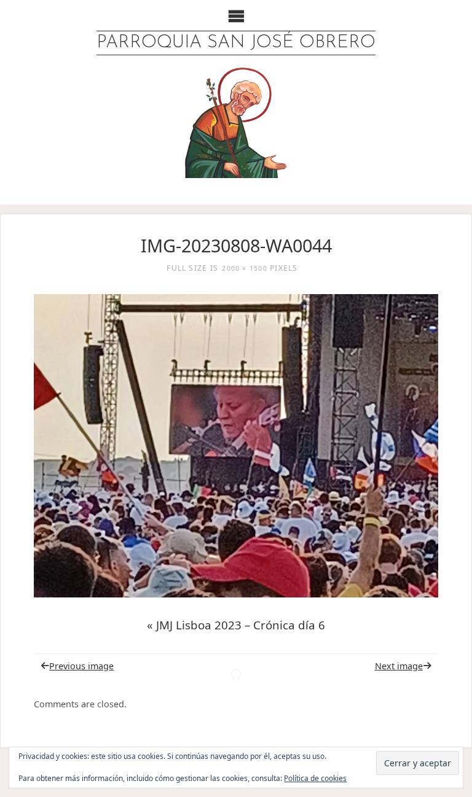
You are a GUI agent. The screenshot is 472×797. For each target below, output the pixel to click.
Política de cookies (315, 778)
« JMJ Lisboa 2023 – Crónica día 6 (236, 624)
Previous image (81, 666)
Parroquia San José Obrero (236, 43)
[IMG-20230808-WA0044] (236, 445)
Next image (399, 666)
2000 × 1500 (244, 268)
